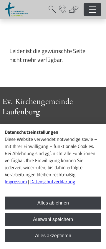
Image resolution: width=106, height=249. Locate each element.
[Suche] (52, 9)
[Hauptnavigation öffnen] (93, 9)
